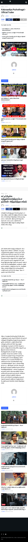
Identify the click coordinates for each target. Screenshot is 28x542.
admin (7, 16)
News (6, 193)
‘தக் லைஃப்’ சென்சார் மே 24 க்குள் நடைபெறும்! (12, 160)
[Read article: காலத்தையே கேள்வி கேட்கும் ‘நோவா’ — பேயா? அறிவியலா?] (14, 417)
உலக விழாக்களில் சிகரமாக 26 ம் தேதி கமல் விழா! (12, 179)
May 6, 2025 (8, 122)
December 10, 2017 (15, 16)
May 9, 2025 (8, 101)
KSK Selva (12, 537)
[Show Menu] (2, 2)
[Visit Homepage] (14, 2)
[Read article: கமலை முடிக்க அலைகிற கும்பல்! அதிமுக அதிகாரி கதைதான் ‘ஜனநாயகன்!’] (14, 131)
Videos (6, 6)
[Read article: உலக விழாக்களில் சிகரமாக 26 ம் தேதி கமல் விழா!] (14, 170)
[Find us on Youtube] (5, 534)
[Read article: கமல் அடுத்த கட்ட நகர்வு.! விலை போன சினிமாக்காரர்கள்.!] (14, 90)
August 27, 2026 (9, 429)
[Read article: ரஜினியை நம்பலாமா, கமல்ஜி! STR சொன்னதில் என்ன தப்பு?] (14, 110)
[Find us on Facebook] (1, 534)
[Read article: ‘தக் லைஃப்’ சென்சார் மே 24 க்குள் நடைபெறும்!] (14, 152)
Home (2, 6)
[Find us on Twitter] (3, 534)
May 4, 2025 (8, 143)
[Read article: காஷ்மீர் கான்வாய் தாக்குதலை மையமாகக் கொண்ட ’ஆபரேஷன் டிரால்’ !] (14, 458)
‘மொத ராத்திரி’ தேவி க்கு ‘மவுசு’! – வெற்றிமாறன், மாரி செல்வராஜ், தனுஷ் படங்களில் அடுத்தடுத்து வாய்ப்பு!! (13, 285)
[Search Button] (26, 2)
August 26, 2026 (9, 470)
